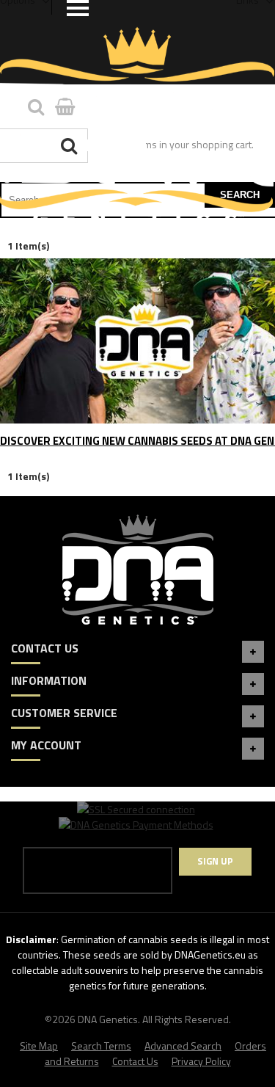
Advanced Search (182, 1045)
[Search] (70, 145)
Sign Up (215, 861)
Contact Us (135, 1061)
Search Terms (101, 1045)
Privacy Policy (201, 1061)
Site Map (39, 1045)
